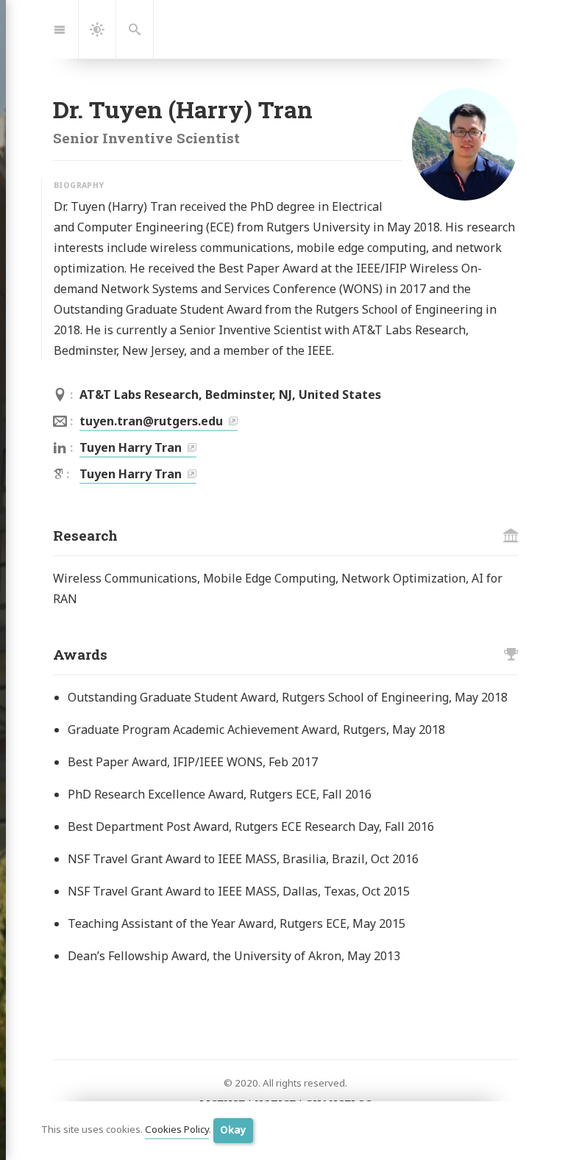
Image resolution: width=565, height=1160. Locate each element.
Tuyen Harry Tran (130, 447)
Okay (233, 1129)
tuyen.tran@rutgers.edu (151, 421)
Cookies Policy (177, 1129)
